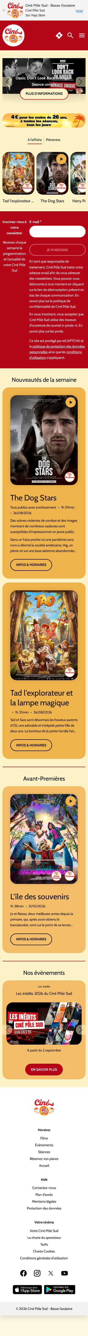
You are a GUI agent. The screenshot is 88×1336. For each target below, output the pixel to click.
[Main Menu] (82, 35)
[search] (70, 35)
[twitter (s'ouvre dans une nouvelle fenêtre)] (51, 1273)
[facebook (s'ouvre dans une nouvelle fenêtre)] (23, 1273)
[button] (44, 120)
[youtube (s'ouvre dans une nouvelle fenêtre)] (64, 1273)
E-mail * (35, 222)
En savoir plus (44, 1069)
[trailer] (61, 159)
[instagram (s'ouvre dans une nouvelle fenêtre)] (37, 1273)
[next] (81, 82)
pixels (59, 331)
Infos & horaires (31, 564)
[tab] (35, 139)
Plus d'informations (44, 93)
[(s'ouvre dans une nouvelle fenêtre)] (27, 1289)
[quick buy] (59, 35)
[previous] (7, 82)
